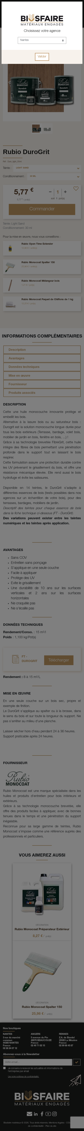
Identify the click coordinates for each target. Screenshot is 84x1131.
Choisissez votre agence (42, 31)
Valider (42, 56)
